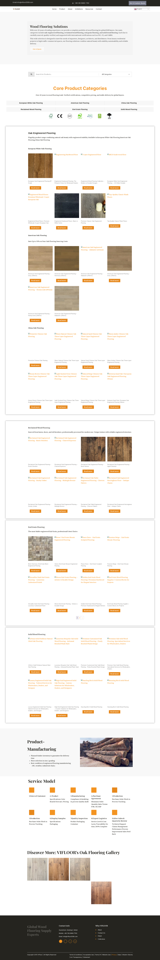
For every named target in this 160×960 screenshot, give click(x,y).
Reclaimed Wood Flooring (31, 109)
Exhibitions (79, 9)
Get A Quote (37, 49)
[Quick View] (29, 188)
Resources (89, 9)
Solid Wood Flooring (129, 109)
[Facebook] (65, 941)
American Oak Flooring (80, 103)
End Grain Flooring (80, 109)
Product (62, 9)
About (70, 9)
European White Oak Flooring (31, 103)
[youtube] (75, 941)
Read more (35, 188)
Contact (99, 9)
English (139, 9)
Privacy (114, 954)
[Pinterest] (70, 941)
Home (54, 9)
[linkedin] (60, 941)
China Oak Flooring (129, 103)
